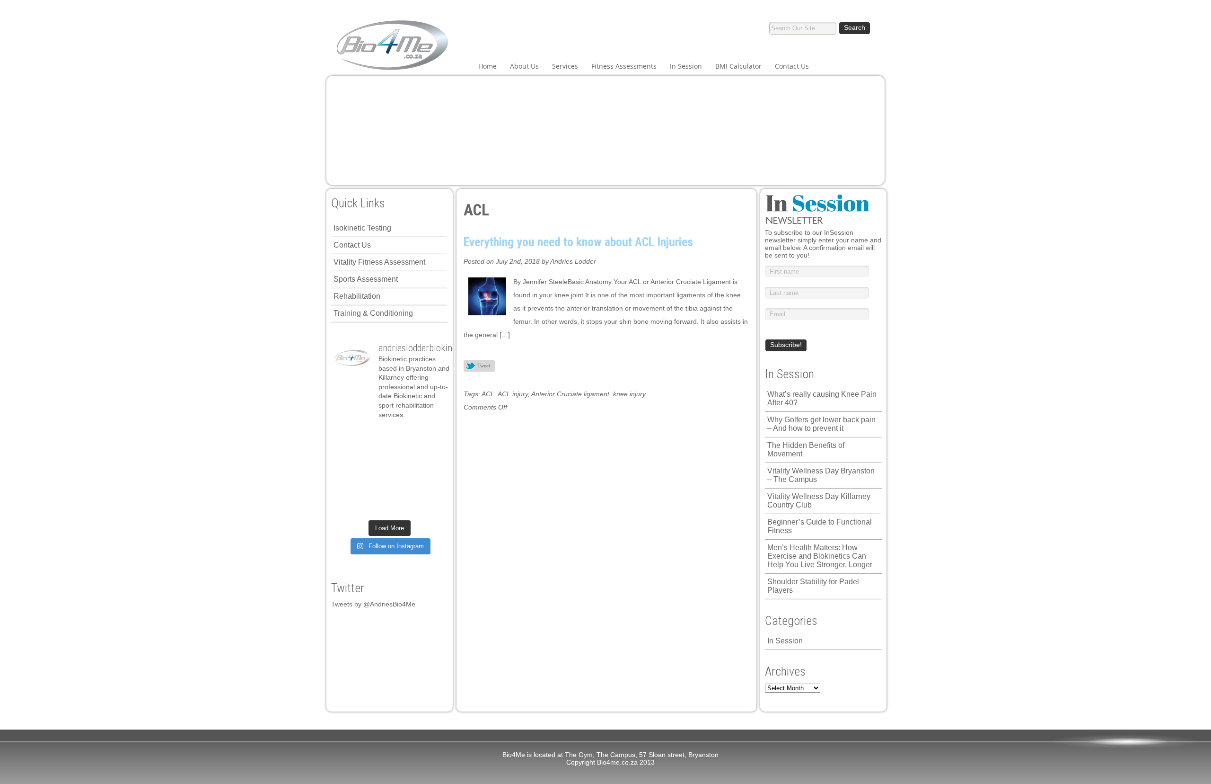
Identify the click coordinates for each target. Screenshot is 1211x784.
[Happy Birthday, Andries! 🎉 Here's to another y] (347, 471)
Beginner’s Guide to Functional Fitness (819, 526)
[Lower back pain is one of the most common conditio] (347, 489)
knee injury (629, 394)
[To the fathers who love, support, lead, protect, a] (403, 471)
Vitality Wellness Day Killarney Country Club (818, 500)
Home (487, 66)
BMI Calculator (738, 66)
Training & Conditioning (373, 313)
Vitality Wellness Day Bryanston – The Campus (821, 475)
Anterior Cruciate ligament (570, 394)
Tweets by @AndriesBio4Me (373, 604)
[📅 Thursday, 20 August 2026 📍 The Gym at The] (403, 453)
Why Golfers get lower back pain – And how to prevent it (821, 424)
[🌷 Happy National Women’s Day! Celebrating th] (431, 435)
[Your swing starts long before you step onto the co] (431, 506)
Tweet (483, 365)
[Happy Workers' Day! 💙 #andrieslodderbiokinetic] (375, 506)
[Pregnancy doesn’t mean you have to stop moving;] (347, 435)
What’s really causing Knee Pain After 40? (822, 398)
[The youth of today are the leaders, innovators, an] (431, 471)
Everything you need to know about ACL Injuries (578, 242)
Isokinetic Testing (362, 228)
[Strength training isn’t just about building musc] (403, 435)
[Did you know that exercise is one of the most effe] (403, 489)
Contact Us (792, 66)
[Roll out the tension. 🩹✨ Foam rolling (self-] (375, 489)
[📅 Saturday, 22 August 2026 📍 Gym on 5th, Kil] (375, 453)
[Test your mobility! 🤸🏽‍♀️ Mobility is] (375, 471)
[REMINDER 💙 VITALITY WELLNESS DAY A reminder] (375, 435)
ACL (488, 394)
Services (565, 66)
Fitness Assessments (624, 66)
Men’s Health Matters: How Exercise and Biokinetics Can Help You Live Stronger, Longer (819, 556)
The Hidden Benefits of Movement (805, 449)
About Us (524, 66)
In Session (686, 66)
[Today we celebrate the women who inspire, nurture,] (347, 506)
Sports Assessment (365, 279)
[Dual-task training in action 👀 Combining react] (431, 489)
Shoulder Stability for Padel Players (813, 586)
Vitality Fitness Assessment (379, 262)
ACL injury (513, 394)
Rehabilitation (356, 296)
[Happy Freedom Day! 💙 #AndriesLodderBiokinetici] (403, 506)
